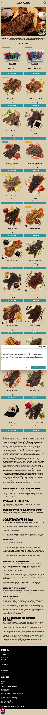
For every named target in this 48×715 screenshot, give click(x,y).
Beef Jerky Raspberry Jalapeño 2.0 (35, 423)
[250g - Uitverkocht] (15, 103)
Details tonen (40, 363)
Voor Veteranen (3, 673)
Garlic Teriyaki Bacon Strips (12, 260)
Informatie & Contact (4, 668)
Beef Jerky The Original (35, 130)
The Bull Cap (12, 423)
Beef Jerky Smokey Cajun (12, 390)
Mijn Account (3, 667)
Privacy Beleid (3, 659)
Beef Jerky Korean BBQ (35, 325)
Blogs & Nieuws (3, 656)
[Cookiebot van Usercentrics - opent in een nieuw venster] (40, 347)
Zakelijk (2, 661)
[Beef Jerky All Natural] (35, 378)
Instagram (3, 681)
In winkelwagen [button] (12, 73)
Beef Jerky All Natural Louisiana (35, 163)
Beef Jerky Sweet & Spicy (35, 195)
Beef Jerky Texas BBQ (12, 228)
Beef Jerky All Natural (35, 390)
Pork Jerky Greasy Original (12, 325)
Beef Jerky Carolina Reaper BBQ (35, 98)
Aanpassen (22, 367)
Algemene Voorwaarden (5, 657)
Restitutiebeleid (3, 672)
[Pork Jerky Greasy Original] (12, 313)
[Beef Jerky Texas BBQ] (12, 216)
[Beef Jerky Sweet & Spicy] (35, 184)
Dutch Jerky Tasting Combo (12, 68)
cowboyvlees (36, 636)
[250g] (37, 103)
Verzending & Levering (5, 670)
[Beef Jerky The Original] (35, 119)
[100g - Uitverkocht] (12, 168)
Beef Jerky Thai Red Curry (12, 98)
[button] (44, 3)
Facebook (2, 679)
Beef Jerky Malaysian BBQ (12, 130)
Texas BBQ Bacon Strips (35, 228)
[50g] (10, 103)
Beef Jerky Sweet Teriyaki (12, 293)
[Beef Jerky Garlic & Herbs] (35, 249)
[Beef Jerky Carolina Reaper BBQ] (35, 86)
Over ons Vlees (3, 654)
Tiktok (2, 683)
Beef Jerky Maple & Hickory (12, 163)
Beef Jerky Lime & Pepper (12, 195)
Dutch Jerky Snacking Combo (35, 68)
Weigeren (9, 367)
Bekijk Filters (23, 43)
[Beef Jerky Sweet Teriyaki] (12, 281)
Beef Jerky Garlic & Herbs (35, 260)
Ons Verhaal (3, 652)
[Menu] (3, 2)
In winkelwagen (12, 105)
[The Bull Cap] (12, 411)
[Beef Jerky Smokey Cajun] (12, 378)
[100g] (12, 103)
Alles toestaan (38, 367)
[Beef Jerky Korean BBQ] (35, 313)
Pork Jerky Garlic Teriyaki (35, 293)
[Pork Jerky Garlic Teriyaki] (35, 281)
